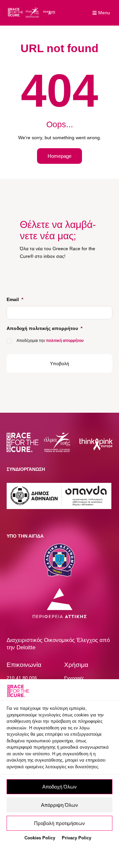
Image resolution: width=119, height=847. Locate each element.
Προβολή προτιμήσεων (59, 823)
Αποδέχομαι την (50, 340)
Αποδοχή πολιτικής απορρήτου (44, 328)
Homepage (59, 156)
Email (15, 299)
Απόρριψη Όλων (59, 805)
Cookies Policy (39, 837)
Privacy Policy (76, 837)
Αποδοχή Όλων (59, 787)
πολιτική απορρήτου (65, 340)
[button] (102, 12)
